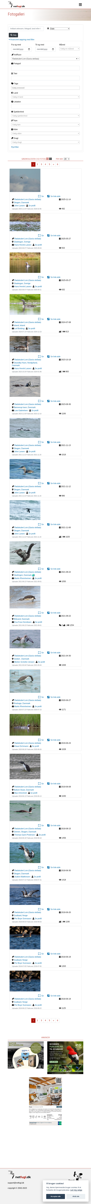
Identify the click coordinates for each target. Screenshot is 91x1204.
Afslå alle (76, 1196)
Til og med (39, 45)
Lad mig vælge (76, 1190)
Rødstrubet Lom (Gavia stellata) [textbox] (25, 59)
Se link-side (55, 196)
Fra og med (16, 45)
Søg (14, 35)
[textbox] (69, 48)
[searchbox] (46, 88)
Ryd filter (15, 147)
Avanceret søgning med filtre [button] (22, 40)
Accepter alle (56, 1196)
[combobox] (69, 48)
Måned (62, 45)
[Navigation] (80, 4)
